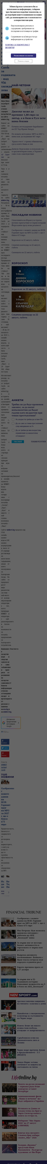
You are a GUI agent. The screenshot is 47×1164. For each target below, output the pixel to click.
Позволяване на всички (23, 56)
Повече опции (23, 61)
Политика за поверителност (17, 45)
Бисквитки (9, 47)
